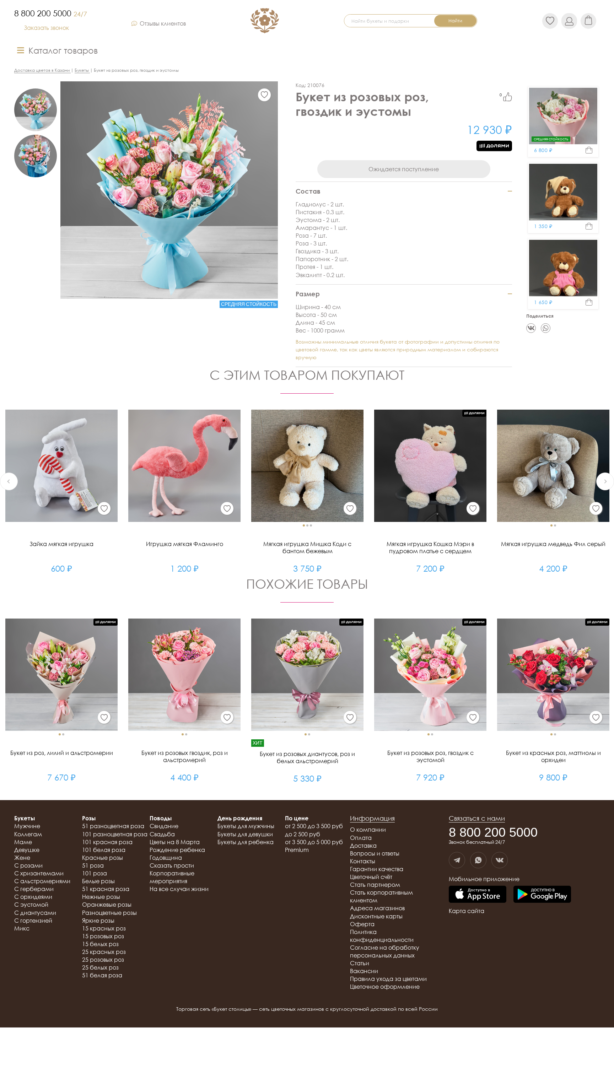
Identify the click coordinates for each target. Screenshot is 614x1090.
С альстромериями (42, 881)
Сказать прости (172, 865)
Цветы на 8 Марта (175, 842)
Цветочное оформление (385, 986)
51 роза (93, 865)
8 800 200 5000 (50, 13)
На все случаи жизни (179, 888)
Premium (297, 849)
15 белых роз (100, 944)
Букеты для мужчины (245, 826)
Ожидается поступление (403, 169)
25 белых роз (100, 967)
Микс (21, 928)
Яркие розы (98, 920)
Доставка (363, 845)
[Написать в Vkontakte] (499, 860)
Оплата (361, 837)
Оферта (362, 924)
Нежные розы (101, 896)
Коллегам (28, 834)
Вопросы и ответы (374, 853)
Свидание (164, 826)
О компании (368, 829)
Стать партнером (375, 884)
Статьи (359, 963)
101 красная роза (107, 842)
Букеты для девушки (245, 834)
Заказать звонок (46, 27)
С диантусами (35, 912)
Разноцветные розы (109, 912)
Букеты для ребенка (245, 842)
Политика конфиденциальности (382, 935)
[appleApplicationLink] (477, 895)
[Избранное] (264, 94)
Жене (22, 857)
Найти (455, 20)
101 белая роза (103, 849)
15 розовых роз (103, 936)
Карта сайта (466, 910)
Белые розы (98, 881)
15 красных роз (104, 928)
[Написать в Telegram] (457, 860)
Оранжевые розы (106, 904)
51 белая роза (102, 975)
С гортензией (33, 920)
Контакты (362, 861)
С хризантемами (39, 873)
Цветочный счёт (371, 876)
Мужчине (27, 826)
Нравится (507, 96)
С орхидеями (33, 896)
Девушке (26, 849)
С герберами (34, 888)
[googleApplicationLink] (542, 895)
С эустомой (31, 904)
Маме (23, 842)
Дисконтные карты (376, 916)
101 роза (94, 873)
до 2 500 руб (302, 834)
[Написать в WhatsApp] (478, 860)
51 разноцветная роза (113, 826)
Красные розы (102, 857)
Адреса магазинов (377, 908)
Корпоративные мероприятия (172, 877)
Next (605, 481)
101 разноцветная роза (114, 834)
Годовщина (166, 857)
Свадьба (162, 834)
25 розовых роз (103, 959)
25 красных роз (104, 951)
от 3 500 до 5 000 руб (314, 842)
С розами (28, 865)
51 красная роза (105, 888)
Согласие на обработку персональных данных (384, 951)
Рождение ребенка (177, 849)
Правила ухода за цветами (388, 978)
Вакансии (364, 971)
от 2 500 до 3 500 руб (314, 826)
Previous (9, 481)
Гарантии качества (376, 869)
